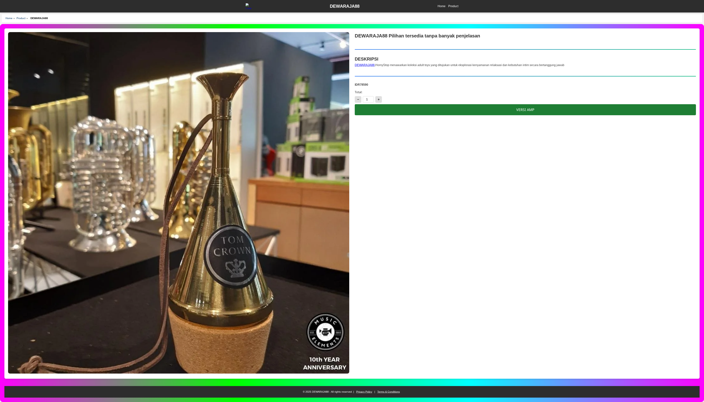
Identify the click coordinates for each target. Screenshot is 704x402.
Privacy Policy (364, 391)
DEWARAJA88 (365, 65)
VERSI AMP (525, 109)
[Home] (249, 6)
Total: (358, 92)
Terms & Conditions (388, 391)
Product (453, 6)
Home (441, 6)
